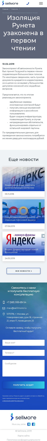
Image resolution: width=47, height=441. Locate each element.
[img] (10, 3)
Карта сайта (23, 436)
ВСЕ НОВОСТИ (23, 271)
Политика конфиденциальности (23, 440)
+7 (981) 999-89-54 (16, 302)
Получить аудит (23, 385)
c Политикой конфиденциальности (13, 401)
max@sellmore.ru (17, 308)
